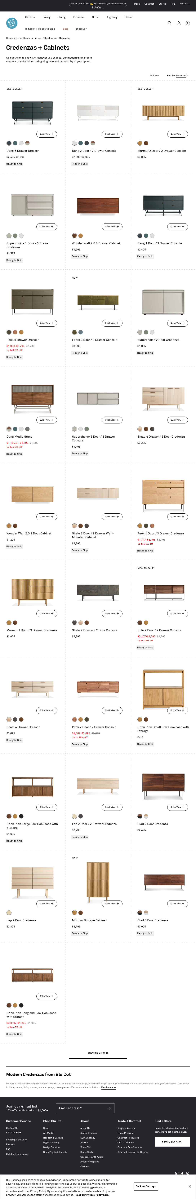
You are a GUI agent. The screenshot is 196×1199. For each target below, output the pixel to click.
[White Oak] (139, 143)
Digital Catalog (51, 1143)
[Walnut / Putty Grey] (27, 143)
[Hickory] (139, 429)
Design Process (88, 1133)
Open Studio (87, 1152)
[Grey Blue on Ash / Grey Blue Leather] (80, 332)
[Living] (46, 17)
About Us (85, 1128)
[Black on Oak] (21, 816)
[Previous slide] (70, 5)
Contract (149, 4)
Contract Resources (128, 1138)
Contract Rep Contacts (130, 1147)
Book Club (85, 1147)
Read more (107, 1087)
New (45, 1128)
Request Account (127, 1128)
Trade (137, 4)
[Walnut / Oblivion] (139, 816)
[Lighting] (112, 17)
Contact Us (12, 1128)
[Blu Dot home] (12, 23)
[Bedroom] (78, 17)
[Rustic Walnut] (15, 332)
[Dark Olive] (9, 332)
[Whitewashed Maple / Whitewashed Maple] (74, 816)
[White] (21, 143)
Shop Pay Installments (55, 1152)
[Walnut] (146, 143)
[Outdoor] (30, 17)
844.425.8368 (13, 1133)
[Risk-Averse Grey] (27, 429)
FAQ (8, 1149)
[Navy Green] (9, 143)
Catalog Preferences (17, 1154)
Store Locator (172, 1142)
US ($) (184, 4)
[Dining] (62, 17)
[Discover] (81, 29)
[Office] (95, 17)
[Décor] (128, 17)
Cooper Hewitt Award (91, 1157)
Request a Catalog (53, 1138)
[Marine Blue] (15, 143)
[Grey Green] (15, 235)
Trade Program (126, 1133)
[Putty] (9, 235)
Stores (162, 4)
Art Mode (48, 1133)
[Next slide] (126, 5)
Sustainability (87, 1138)
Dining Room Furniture (28, 38)
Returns (10, 1145)
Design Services (51, 1147)
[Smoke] (152, 429)
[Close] (190, 1186)
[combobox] (178, 76)
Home (9, 38)
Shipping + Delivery (16, 1140)
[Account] (178, 23)
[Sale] (65, 29)
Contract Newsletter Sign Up (133, 1152)
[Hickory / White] (146, 816)
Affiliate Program (89, 1162)
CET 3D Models (126, 1143)
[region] (98, 1187)
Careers (84, 1167)
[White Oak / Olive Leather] (74, 332)
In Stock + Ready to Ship (40, 29)
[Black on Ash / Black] (80, 816)
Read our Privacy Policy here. (92, 1195)
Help (173, 4)
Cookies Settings (146, 1186)
